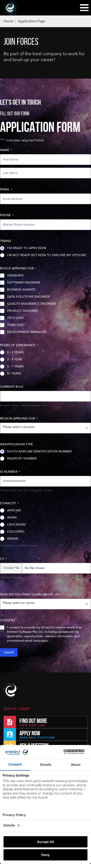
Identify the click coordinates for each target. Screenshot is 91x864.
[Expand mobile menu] (84, 7)
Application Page (31, 21)
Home (8, 21)
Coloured (15, 531)
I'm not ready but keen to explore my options (46, 255)
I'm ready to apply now (26, 248)
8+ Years (14, 373)
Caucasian (16, 524)
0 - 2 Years (15, 352)
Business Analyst (21, 289)
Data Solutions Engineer (28, 297)
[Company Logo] (10, 7)
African (14, 510)
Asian (12, 517)
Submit (9, 652)
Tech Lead (15, 318)
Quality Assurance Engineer (31, 304)
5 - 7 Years (15, 366)
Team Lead (15, 325)
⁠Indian (12, 539)
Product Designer (22, 311)
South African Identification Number (39, 451)
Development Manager (26, 332)
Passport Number (22, 458)
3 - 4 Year (14, 359)
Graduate (15, 275)
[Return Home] (11, 691)
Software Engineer (23, 282)
